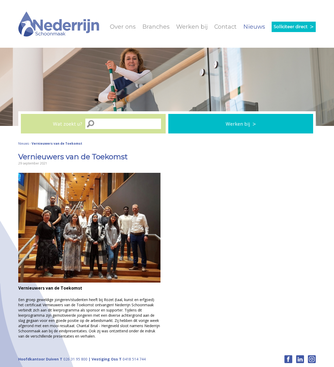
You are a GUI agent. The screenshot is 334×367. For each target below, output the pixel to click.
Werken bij (192, 26)
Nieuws (254, 26)
